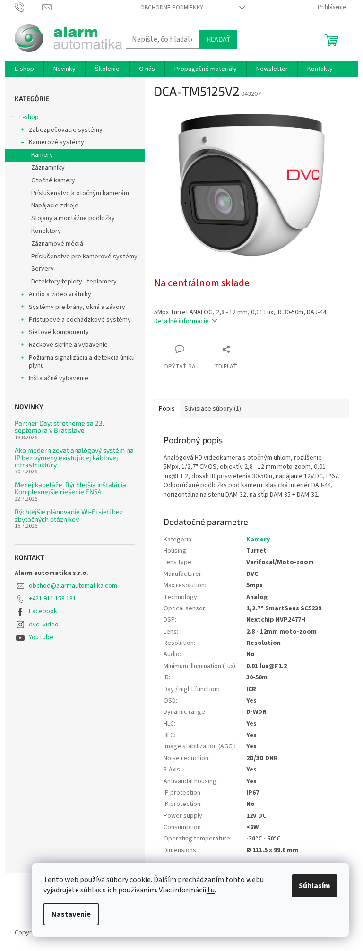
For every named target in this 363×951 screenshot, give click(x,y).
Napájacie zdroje (54, 205)
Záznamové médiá (57, 243)
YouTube (41, 637)
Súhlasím (314, 886)
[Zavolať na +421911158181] (29, 7)
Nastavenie (71, 914)
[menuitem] (24, 69)
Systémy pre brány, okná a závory (77, 307)
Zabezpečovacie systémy (66, 130)
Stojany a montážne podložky (73, 218)
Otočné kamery (53, 180)
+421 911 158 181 (52, 598)
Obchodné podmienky (171, 7)
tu (211, 890)
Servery (42, 269)
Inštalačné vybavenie (58, 378)
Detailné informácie (181, 321)
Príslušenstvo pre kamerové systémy (84, 256)
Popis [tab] (167, 408)
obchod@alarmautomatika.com (73, 586)
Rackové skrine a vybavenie (68, 345)
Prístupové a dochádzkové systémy (80, 320)
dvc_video (44, 624)
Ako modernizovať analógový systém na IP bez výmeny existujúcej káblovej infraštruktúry (74, 457)
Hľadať (218, 39)
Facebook (43, 611)
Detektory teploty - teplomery (74, 281)
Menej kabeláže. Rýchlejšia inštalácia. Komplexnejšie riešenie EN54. (71, 488)
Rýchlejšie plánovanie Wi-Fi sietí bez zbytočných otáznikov (69, 515)
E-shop (29, 117)
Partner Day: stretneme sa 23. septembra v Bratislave (59, 427)
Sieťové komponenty (59, 332)
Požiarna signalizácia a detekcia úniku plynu (82, 361)
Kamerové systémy (56, 142)
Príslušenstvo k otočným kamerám (80, 193)
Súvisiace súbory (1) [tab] (212, 408)
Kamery (42, 155)
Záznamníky (48, 167)
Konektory (46, 231)
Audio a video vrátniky (60, 294)
